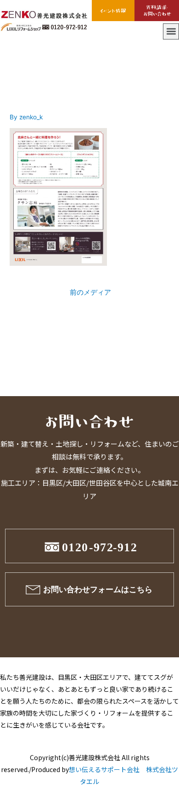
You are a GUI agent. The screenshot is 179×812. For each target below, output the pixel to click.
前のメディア (90, 292)
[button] (171, 31)
